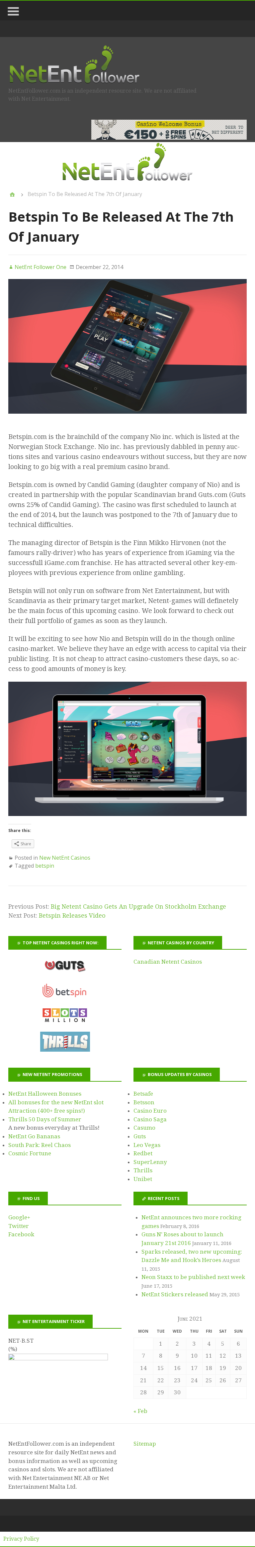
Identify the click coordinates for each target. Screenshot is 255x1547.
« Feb (140, 1411)
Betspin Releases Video (72, 915)
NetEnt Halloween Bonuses (44, 1093)
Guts (139, 1136)
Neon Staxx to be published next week (193, 1277)
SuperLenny (150, 1162)
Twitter (18, 1226)
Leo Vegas (146, 1145)
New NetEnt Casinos (64, 857)
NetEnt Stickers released (174, 1294)
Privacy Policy (21, 1539)
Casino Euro (150, 1110)
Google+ (19, 1217)
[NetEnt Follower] (12, 194)
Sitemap (144, 1443)
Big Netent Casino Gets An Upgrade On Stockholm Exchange (138, 906)
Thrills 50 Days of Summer (44, 1119)
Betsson (143, 1102)
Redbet (142, 1153)
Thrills (142, 1170)
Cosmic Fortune (29, 1153)
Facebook (21, 1234)
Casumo (144, 1127)
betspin (44, 865)
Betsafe (143, 1093)
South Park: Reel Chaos (39, 1145)
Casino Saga (150, 1119)
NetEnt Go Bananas (34, 1136)
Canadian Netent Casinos (167, 961)
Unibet (142, 1179)
